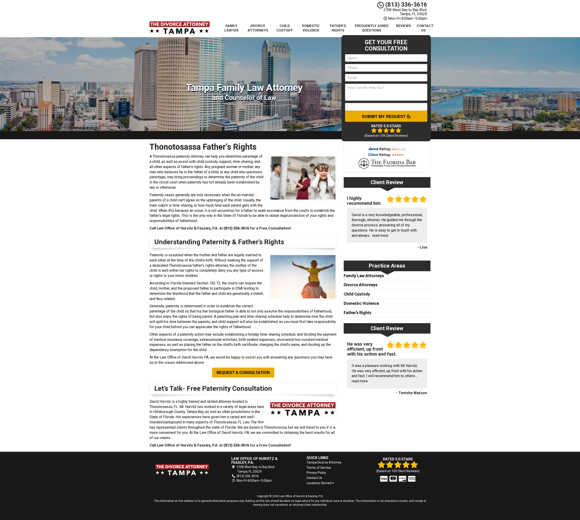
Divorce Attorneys (258, 28)
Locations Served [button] (319, 483)
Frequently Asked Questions (372, 28)
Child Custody (284, 28)
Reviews (403, 26)
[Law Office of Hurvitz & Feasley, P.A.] (182, 470)
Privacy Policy (316, 472)
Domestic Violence (311, 28)
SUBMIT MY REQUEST (384, 116)
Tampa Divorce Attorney (324, 462)
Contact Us (425, 28)
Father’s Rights (338, 28)
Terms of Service (319, 467)
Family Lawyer (231, 28)
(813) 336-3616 (405, 4)
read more (380, 235)
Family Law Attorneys (364, 275)
